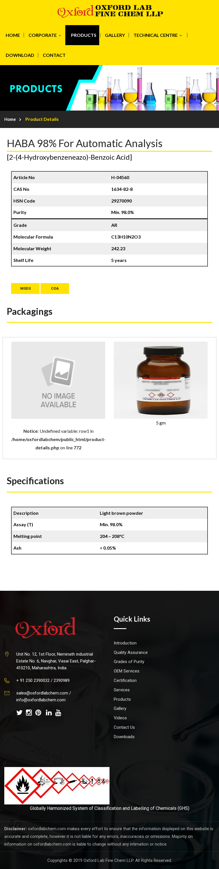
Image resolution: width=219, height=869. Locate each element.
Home (10, 119)
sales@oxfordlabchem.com (42, 693)
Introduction (125, 643)
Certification (125, 680)
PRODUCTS (83, 35)
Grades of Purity (129, 661)
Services (122, 689)
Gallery (120, 708)
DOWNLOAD (20, 55)
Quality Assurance (131, 652)
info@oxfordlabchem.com (41, 699)
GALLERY (115, 35)
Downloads (124, 736)
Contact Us (124, 727)
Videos (120, 717)
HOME (13, 35)
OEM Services (126, 671)
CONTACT (54, 55)
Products (122, 699)
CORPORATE (43, 35)
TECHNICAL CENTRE (155, 35)
